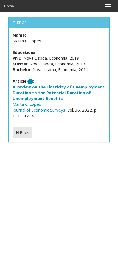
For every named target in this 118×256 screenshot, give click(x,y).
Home (9, 6)
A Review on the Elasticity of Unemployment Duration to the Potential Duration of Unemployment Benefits (59, 92)
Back (24, 132)
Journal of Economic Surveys (39, 110)
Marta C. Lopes (27, 104)
